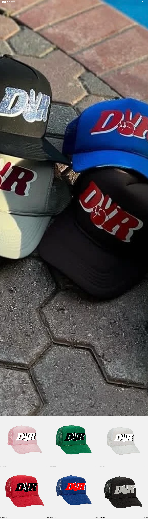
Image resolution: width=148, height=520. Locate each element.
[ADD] (48, 464)
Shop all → (47, 209)
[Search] (142, 2)
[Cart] (146, 2)
